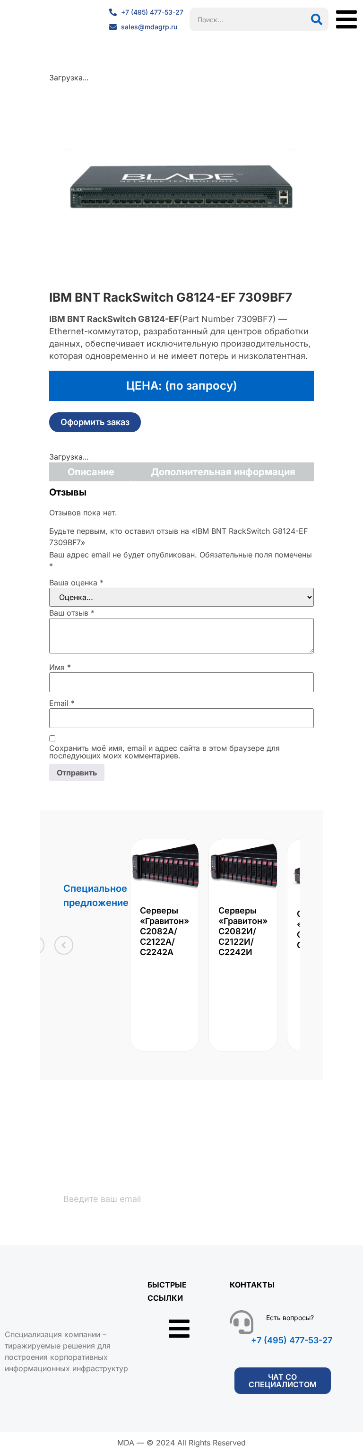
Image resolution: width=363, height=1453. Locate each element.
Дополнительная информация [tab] (223, 472)
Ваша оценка (76, 582)
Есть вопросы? (290, 1318)
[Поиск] (316, 19)
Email (62, 703)
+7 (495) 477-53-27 (291, 1340)
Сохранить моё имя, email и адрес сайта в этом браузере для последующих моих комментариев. (164, 751)
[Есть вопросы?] (241, 1322)
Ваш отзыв (72, 613)
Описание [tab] (91, 472)
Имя (60, 667)
